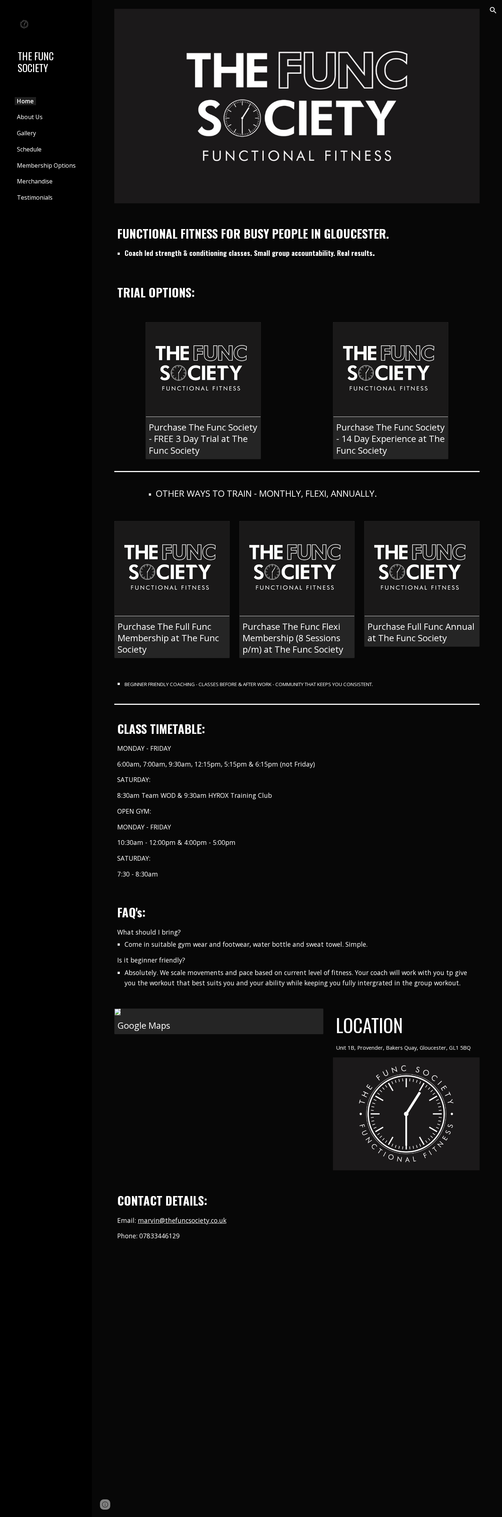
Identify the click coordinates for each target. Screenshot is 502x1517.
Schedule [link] (29, 149)
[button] (493, 10)
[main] (297, 241)
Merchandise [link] (35, 181)
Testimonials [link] (35, 197)
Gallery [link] (26, 133)
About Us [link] (30, 117)
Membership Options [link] (46, 165)
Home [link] (25, 101)
